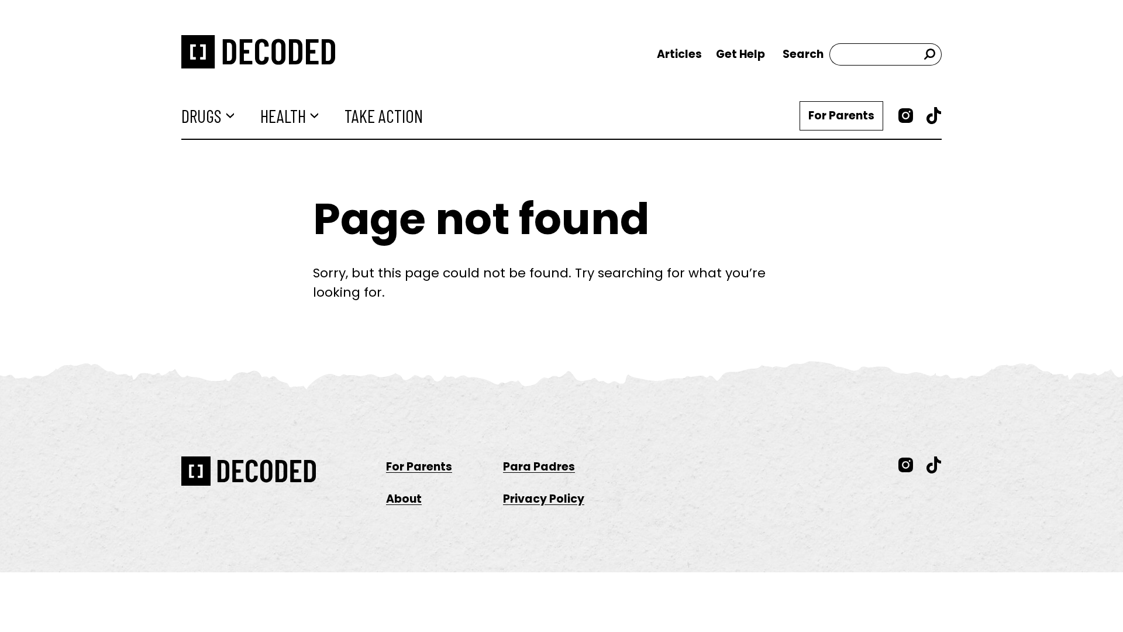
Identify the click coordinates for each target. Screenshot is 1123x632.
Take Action (384, 115)
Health (283, 115)
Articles (679, 54)
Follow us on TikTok (934, 115)
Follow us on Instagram (906, 115)
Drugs (201, 115)
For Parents (841, 115)
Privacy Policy (543, 499)
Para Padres (539, 467)
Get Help (740, 54)
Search (803, 54)
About (404, 499)
